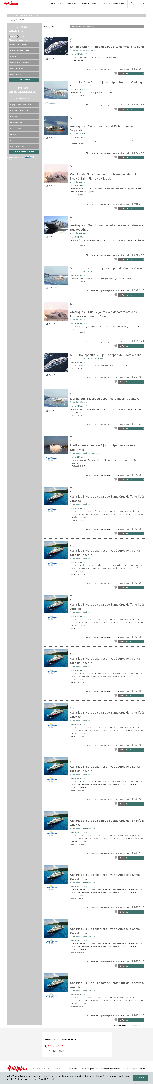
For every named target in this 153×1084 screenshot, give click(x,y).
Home (52, 4)
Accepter (140, 1078)
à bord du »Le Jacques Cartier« (107, 48)
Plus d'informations (48, 1079)
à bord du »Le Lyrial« (105, 177)
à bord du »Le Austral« (101, 129)
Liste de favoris (31, 15)
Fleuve (22, 36)
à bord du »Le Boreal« (106, 228)
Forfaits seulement (20, 40)
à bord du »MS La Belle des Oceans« (107, 500)
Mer (13, 36)
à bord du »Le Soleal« (110, 83)
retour (14, 15)
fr (143, 4)
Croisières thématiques (113, 4)
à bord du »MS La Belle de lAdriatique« (102, 448)
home (11, 20)
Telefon (132, 4)
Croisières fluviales (90, 4)
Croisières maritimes (67, 4)
